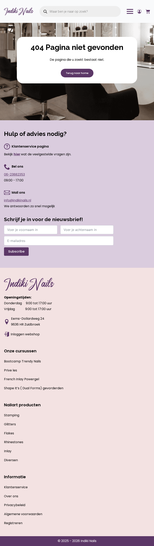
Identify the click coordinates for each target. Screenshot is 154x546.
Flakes (9, 433)
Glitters (10, 424)
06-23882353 (14, 174)
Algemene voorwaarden (23, 514)
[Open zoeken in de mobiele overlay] (80, 11)
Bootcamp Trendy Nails (22, 361)
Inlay (7, 451)
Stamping (11, 415)
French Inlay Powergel (21, 379)
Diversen (11, 460)
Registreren (13, 523)
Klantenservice (16, 487)
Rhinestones (13, 442)
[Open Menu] (130, 11)
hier (17, 154)
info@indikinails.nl (17, 200)
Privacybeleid (14, 505)
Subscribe (16, 251)
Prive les (10, 370)
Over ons (11, 496)
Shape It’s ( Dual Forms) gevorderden (33, 388)
